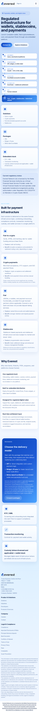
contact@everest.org (7, 589)
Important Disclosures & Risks (10, 630)
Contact (3, 620)
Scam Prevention (6, 654)
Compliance (4, 627)
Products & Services (7, 609)
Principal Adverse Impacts (9, 633)
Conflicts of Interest (7, 639)
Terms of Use (5, 642)
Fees (2, 648)
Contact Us (6, 45)
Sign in (19, 3)
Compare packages (13, 498)
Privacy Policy (5, 645)
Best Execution (5, 636)
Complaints (4, 651)
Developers (4, 606)
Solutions (4, 600)
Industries (4, 603)
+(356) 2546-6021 (6, 591)
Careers (3, 617)
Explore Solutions (21, 45)
